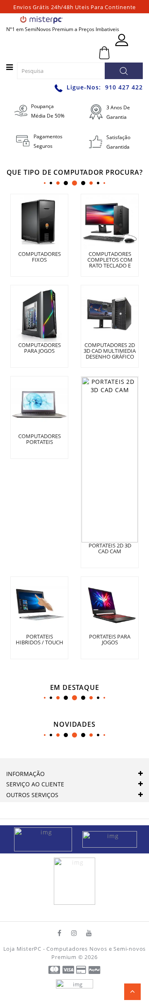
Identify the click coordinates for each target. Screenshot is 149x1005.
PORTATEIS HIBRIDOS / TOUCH (39, 639)
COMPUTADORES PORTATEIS (39, 439)
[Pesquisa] (124, 71)
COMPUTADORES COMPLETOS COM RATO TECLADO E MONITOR (109, 262)
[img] (46, 839)
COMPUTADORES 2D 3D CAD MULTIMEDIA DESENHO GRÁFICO (110, 351)
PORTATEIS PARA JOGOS (109, 639)
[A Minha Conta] (121, 40)
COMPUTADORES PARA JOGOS (39, 347)
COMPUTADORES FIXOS (39, 256)
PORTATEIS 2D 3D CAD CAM (110, 548)
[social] (60, 933)
